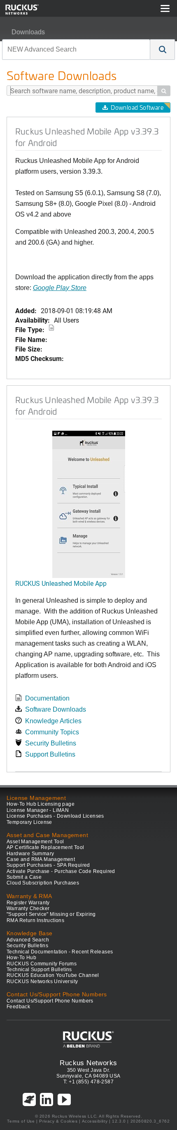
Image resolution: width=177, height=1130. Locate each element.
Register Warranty (28, 903)
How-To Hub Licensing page (41, 804)
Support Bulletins (50, 754)
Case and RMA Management (41, 859)
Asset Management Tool (35, 842)
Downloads (28, 31)
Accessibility (95, 1121)
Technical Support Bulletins (39, 969)
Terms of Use (21, 1121)
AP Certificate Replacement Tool (45, 847)
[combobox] (76, 49)
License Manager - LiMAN (38, 810)
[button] (162, 49)
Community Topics (52, 732)
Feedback (18, 1007)
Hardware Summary (30, 853)
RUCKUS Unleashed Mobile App (61, 583)
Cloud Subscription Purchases (43, 883)
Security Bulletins (50, 743)
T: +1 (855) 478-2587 (88, 1082)
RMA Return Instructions (35, 920)
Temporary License (29, 822)
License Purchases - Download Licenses (55, 816)
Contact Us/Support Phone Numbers (50, 1001)
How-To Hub (21, 957)
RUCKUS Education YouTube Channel (53, 975)
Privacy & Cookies (58, 1121)
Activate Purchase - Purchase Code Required (61, 871)
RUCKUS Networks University (42, 981)
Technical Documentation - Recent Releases (60, 952)
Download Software (137, 107)
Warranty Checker (28, 908)
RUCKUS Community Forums (42, 964)
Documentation (47, 698)
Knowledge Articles (53, 720)
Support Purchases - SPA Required (48, 865)
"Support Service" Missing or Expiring (51, 914)
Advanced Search (28, 940)
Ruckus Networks (88, 1062)
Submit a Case (24, 877)
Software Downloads (55, 709)
